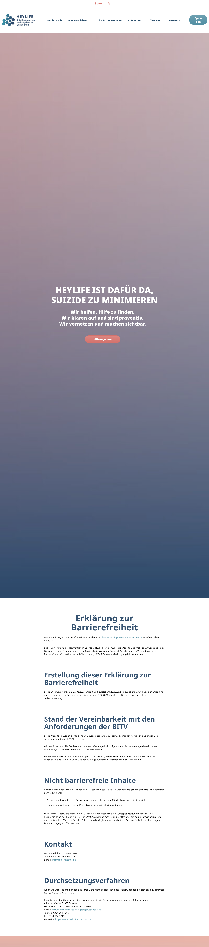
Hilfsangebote (102, 339)
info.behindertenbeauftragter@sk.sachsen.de (76, 909)
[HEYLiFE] (18, 20)
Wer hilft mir (54, 20)
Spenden (198, 19)
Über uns (155, 20)
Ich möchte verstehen (109, 20)
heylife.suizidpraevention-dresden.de (122, 637)
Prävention (135, 20)
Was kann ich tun (78, 20)
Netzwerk (174, 20)
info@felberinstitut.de (64, 859)
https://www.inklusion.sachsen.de (73, 919)
